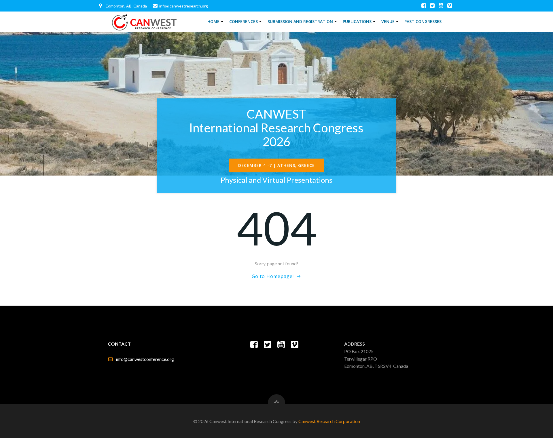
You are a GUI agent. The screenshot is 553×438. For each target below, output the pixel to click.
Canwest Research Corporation (329, 421)
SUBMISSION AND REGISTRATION (300, 21)
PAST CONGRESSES (423, 21)
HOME (213, 21)
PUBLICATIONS (357, 21)
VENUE (388, 21)
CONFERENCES (243, 21)
